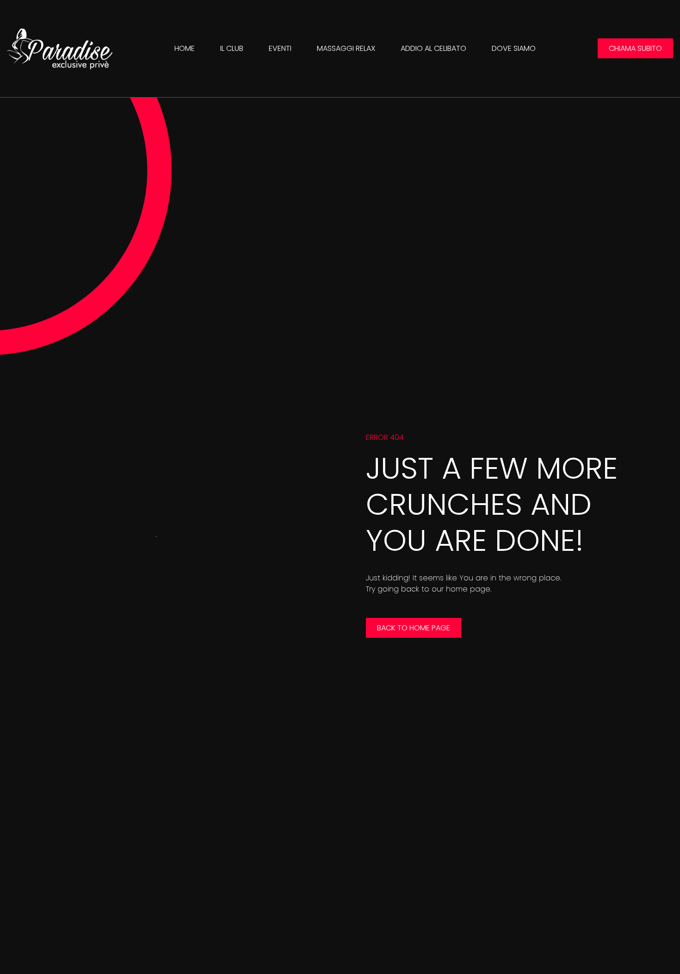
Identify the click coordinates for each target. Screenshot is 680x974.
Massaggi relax (346, 48)
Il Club (231, 48)
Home (184, 48)
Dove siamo (514, 48)
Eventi (280, 48)
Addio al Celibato (433, 48)
